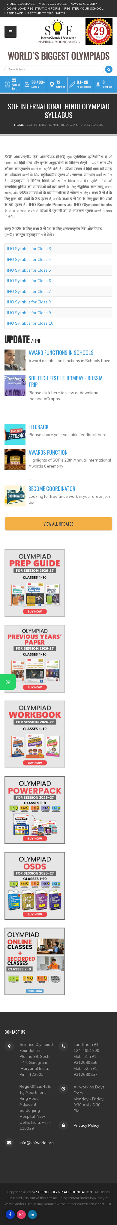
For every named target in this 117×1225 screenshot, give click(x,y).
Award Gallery (84, 4)
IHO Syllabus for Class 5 (29, 270)
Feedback (15, 13)
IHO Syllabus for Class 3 (29, 248)
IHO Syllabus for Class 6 (29, 280)
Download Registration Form (33, 8)
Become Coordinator (46, 13)
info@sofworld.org (37, 1142)
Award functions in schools (61, 352)
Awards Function (48, 452)
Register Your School (84, 8)
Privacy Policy (86, 1125)
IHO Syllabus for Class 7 (29, 291)
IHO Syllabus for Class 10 (30, 323)
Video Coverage (20, 4)
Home (19, 125)
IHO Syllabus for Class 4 (29, 259)
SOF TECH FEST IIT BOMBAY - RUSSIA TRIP (65, 381)
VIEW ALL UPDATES (59, 524)
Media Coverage (53, 4)
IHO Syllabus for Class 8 (29, 302)
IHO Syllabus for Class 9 (29, 312)
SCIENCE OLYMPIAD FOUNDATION (64, 1192)
